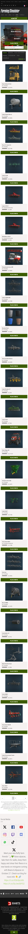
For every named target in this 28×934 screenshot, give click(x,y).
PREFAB (5, 55)
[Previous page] (25, 798)
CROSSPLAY (6, 58)
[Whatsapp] (1, 5)
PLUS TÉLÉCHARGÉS (19, 52)
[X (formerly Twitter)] (3, 5)
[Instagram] (9, 5)
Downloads (8, 1)
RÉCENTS (10, 52)
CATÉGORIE (11, 55)
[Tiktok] (15, 5)
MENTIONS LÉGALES (16, 909)
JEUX (6, 14)
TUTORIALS (21, 14)
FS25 (18, 55)
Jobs (2, 3)
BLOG (2, 14)
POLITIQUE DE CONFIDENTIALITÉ (10, 907)
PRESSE (25, 909)
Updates (16, 1)
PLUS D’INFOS (14, 43)
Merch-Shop (3, 1)
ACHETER (14, 18)
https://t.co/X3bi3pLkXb (14, 880)
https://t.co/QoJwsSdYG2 (14, 883)
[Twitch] (11, 5)
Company (24, 1)
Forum (12, 1)
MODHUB (5, 52)
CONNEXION (21, 59)
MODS (17, 14)
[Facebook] (5, 5)
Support (20, 1)
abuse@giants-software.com (14, 810)
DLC (13, 14)
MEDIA (10, 14)
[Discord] (13, 5)
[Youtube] (7, 5)
